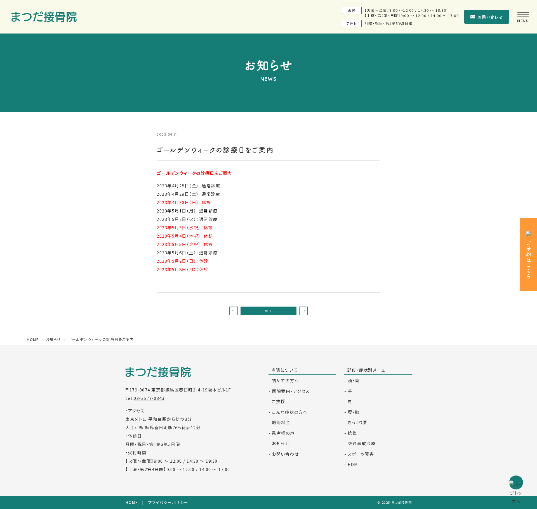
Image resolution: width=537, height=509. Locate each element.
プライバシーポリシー (168, 502)
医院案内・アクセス (291, 391)
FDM (353, 464)
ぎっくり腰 (357, 422)
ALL (268, 310)
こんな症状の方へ (290, 412)
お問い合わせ (490, 17)
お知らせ (280, 443)
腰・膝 (354, 412)
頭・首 (354, 380)
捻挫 (352, 433)
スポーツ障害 (361, 454)
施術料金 (281, 422)
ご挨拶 (278, 401)
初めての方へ (285, 380)
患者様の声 (283, 433)
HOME (131, 502)
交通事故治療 (361, 443)
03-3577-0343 (149, 398)
